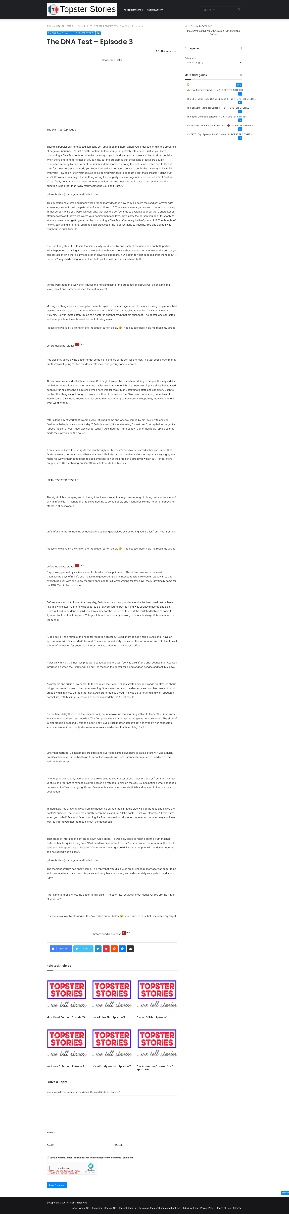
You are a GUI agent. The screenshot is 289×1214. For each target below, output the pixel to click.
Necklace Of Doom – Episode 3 (65, 1066)
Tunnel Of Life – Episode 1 (152, 1017)
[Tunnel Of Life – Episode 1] (157, 994)
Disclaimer (96, 1208)
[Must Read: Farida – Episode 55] (67, 994)
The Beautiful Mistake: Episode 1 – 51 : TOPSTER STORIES (218, 107)
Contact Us (110, 1208)
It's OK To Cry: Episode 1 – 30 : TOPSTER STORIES (219, 134)
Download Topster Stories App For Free (159, 1208)
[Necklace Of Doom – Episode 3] (67, 1043)
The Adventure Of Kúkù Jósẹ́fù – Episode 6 (156, 1068)
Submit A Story (155, 9)
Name (51, 1132)
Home (52, 26)
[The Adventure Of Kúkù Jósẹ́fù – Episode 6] (157, 1043)
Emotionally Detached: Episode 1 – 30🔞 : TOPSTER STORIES (220, 125)
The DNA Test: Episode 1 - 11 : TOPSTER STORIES (87, 26)
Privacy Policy (207, 1208)
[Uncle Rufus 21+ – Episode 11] (112, 994)
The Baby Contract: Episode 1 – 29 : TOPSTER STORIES (217, 116)
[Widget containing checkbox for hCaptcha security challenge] (72, 1168)
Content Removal (127, 1208)
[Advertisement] (112, 85)
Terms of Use (224, 1208)
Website (119, 1145)
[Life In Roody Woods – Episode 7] (112, 1043)
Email (50, 1145)
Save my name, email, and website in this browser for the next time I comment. (92, 1157)
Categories (190, 58)
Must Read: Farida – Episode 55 (66, 1017)
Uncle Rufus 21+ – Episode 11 (108, 1017)
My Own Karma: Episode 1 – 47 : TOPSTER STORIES (215, 90)
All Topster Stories (133, 9)
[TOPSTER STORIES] (82, 9)
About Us (84, 1208)
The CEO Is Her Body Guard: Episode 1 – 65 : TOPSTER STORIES (221, 99)
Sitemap (237, 1208)
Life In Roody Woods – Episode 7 (111, 1066)
